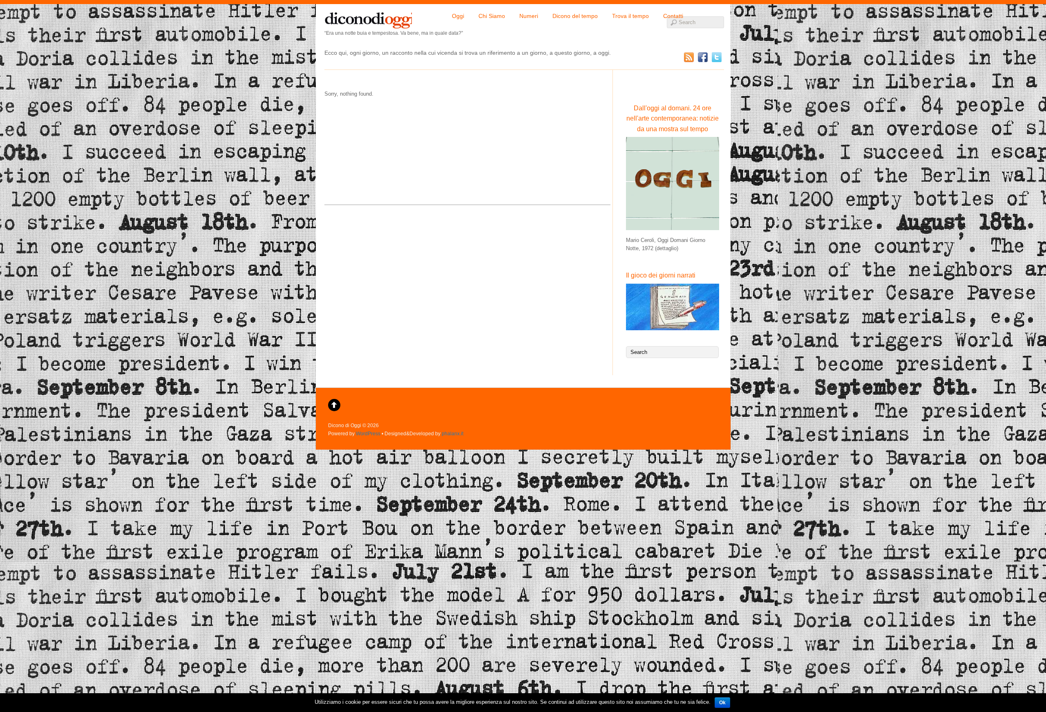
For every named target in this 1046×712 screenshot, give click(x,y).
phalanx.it (452, 433)
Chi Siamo (491, 16)
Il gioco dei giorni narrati (660, 275)
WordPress (368, 433)
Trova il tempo (630, 16)
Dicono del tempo (575, 16)
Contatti (673, 16)
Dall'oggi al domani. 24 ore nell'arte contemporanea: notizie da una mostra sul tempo (672, 118)
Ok (722, 702)
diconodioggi (368, 18)
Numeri (528, 16)
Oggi (458, 16)
